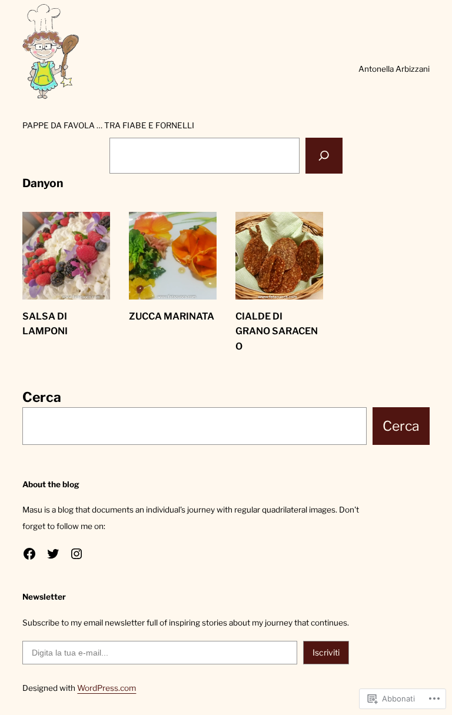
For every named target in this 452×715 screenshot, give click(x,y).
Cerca (41, 397)
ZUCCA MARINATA (171, 316)
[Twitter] (53, 554)
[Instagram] (76, 554)
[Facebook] (29, 554)
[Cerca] (324, 156)
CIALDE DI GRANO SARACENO (276, 331)
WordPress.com (106, 688)
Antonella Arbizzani (394, 69)
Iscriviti (326, 652)
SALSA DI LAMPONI (45, 324)
